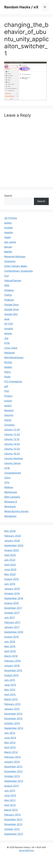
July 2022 (9, 559)
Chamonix (10, 261)
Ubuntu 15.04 (12, 448)
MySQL (8, 362)
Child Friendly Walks (15, 266)
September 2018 (13, 598)
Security (8, 415)
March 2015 (11, 699)
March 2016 (11, 656)
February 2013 (12, 814)
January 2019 (12, 588)
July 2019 (9, 583)
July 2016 (9, 641)
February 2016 (12, 660)
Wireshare (10, 506)
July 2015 (9, 680)
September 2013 (13, 781)
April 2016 (10, 651)
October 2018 (12, 593)
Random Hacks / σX (21, 7)
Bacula (8, 246)
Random (9, 410)
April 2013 (10, 805)
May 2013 (9, 800)
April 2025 (10, 555)
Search (8, 195)
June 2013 (10, 795)
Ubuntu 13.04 (12, 434)
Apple (7, 237)
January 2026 (12, 540)
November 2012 (13, 824)
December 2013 (13, 766)
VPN (6, 482)
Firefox (8, 295)
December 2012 (13, 819)
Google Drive (11, 309)
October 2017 (12, 612)
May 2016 (9, 646)
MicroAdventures (13, 357)
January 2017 (12, 627)
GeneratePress (26, 850)
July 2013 (9, 790)
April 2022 (10, 564)
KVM (7, 343)
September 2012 (13, 834)
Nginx (7, 372)
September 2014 (13, 728)
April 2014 (10, 747)
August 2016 (11, 636)
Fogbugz (9, 299)
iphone (8, 333)
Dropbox (9, 290)
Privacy (8, 396)
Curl (6, 275)
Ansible (8, 227)
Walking (8, 487)
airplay (8, 222)
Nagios (8, 367)
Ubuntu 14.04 (12, 444)
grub (6, 319)
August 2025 (11, 550)
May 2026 (10, 531)
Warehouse (10, 492)
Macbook (9, 352)
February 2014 (12, 757)
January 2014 (12, 761)
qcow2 (8, 405)
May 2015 (9, 689)
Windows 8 (10, 501)
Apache (8, 232)
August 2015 (11, 675)
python (8, 400)
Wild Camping (12, 497)
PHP (6, 391)
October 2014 (12, 723)
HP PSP (8, 323)
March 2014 (11, 752)
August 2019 (11, 579)
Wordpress (10, 516)
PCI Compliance (13, 381)
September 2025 (13, 545)
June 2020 (10, 569)
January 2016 (12, 665)
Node (7, 376)
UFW (7, 468)
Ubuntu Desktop (13, 458)
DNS (6, 285)
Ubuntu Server (12, 463)
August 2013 (11, 785)
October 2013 (12, 776)
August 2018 (11, 603)
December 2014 (13, 713)
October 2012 (12, 829)
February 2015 (12, 704)
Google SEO (11, 314)
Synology (9, 424)
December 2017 (13, 608)
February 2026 (12, 535)
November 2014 (13, 718)
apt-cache (10, 242)
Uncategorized (12, 472)
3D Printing (10, 218)
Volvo (7, 477)
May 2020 (10, 574)
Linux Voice (10, 347)
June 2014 (10, 737)
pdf (6, 386)
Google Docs (11, 304)
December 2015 (13, 670)
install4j (8, 328)
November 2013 (13, 771)
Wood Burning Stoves (16, 511)
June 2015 (10, 684)
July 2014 (9, 733)
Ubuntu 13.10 (11, 439)
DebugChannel (12, 280)
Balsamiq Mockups (14, 256)
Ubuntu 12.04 (12, 429)
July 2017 (9, 617)
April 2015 (10, 694)
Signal (7, 420)
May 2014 (9, 742)
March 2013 (11, 809)
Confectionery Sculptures (18, 271)
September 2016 (13, 632)
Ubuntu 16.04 (12, 453)
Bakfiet (8, 251)
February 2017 (12, 622)
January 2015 (12, 709)
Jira (6, 338)
